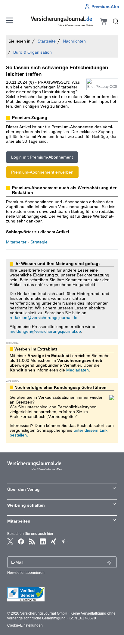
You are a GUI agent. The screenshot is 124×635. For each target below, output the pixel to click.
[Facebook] (21, 541)
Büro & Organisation (32, 52)
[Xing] (54, 541)
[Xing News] (64, 541)
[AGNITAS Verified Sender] (62, 594)
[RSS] (32, 541)
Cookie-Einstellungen (25, 625)
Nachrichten (74, 41)
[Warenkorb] (103, 21)
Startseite (47, 41)
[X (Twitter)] (10, 541)
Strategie (39, 242)
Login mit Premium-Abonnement (42, 157)
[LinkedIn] (43, 541)
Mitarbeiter (16, 242)
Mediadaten (77, 370)
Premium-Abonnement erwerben (42, 172)
